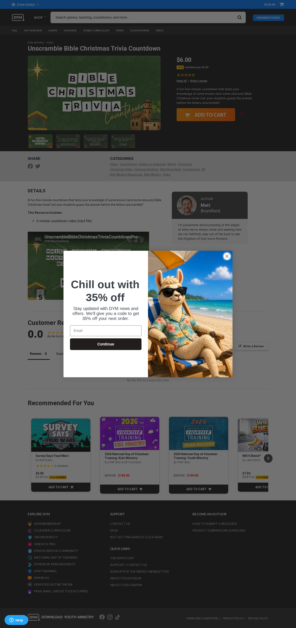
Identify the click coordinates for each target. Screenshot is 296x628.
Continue (105, 344)
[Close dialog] (227, 256)
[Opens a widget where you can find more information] (16, 620)
